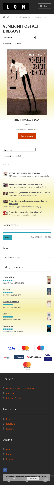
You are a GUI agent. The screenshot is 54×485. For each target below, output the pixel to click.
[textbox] (27, 257)
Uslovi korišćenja (13, 398)
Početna (9, 17)
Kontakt (9, 449)
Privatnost (10, 393)
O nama (9, 459)
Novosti (9, 454)
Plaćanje (10, 428)
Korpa (8, 419)
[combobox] (27, 257)
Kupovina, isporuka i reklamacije (20, 388)
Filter (7, 237)
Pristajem (33, 479)
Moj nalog (10, 423)
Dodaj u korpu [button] (27, 136)
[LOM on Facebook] (5, 470)
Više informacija (18, 479)
